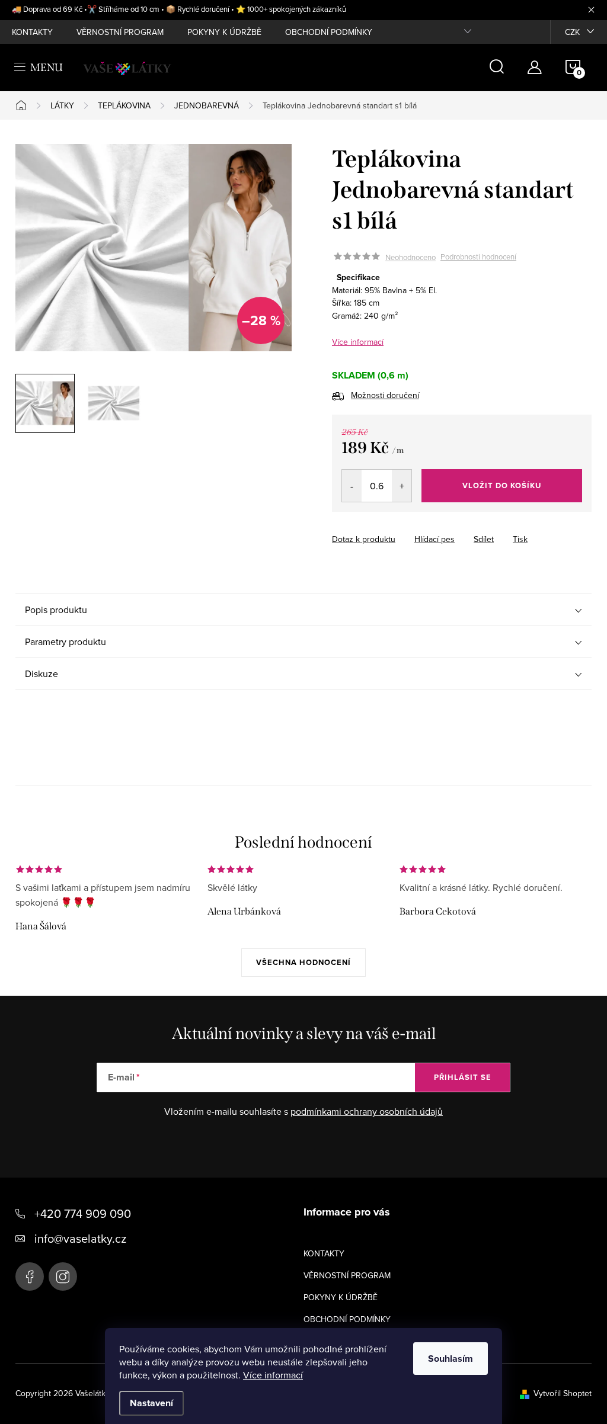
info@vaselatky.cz (80, 1238)
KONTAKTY (32, 32)
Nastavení (151, 1403)
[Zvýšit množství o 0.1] (401, 486)
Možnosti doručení (385, 395)
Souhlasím (450, 1358)
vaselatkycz (63, 1276)
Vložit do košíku (501, 485)
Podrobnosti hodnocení (478, 257)
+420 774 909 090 (82, 1213)
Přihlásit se (462, 1077)
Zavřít (397, 528)
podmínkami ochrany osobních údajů (366, 1111)
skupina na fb (29, 1276)
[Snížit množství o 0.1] (352, 486)
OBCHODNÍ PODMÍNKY (328, 32)
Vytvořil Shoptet (562, 1393)
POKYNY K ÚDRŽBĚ (224, 32)
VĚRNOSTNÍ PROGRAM (120, 32)
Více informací (273, 1374)
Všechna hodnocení (303, 962)
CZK (572, 32)
